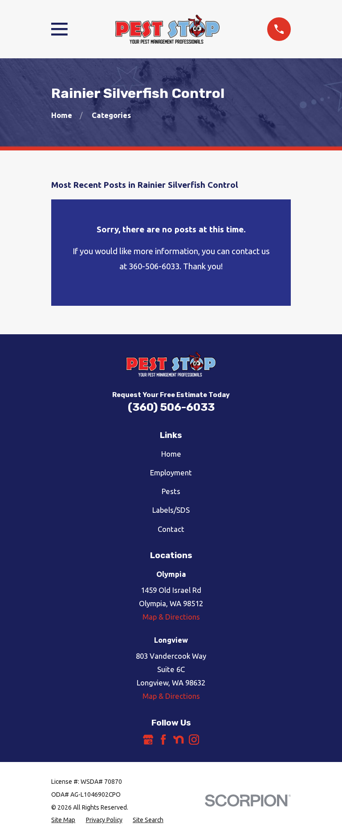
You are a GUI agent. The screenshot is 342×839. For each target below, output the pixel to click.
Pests (171, 491)
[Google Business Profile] (148, 739)
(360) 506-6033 (171, 407)
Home (171, 454)
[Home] (167, 29)
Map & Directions (171, 616)
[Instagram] (194, 739)
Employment (171, 472)
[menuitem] (63, 820)
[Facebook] (163, 739)
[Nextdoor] (178, 739)
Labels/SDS (171, 510)
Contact (171, 529)
